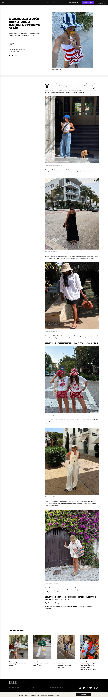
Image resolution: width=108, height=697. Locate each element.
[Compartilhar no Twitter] (13, 55)
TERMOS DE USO (54, 690)
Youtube (90, 688)
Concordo (83, 694)
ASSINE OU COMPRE (87, 2)
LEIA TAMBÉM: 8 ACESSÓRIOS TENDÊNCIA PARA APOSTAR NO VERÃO (71, 343)
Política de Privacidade (54, 695)
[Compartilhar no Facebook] (9, 55)
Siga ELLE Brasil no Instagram (53, 603)
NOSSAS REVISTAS (73, 2)
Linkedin (94, 688)
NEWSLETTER (12, 690)
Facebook (87, 688)
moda (11, 44)
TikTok (97, 688)
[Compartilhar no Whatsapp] (16, 55)
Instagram (80, 688)
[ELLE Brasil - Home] (50, 3)
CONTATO (32, 688)
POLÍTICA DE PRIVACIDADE (56, 688)
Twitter (84, 688)
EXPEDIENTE (33, 690)
